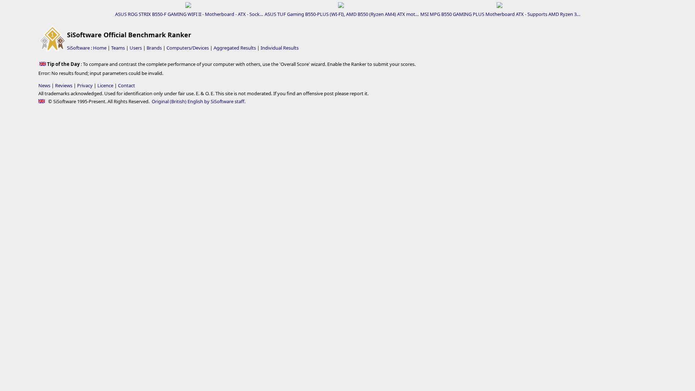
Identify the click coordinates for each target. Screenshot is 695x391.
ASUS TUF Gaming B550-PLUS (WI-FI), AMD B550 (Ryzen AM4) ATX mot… (342, 14)
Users (136, 48)
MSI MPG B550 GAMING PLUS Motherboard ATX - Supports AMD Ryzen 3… (500, 14)
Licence (105, 85)
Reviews (63, 85)
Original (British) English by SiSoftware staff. (198, 101)
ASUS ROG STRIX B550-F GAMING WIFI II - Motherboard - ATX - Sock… (189, 14)
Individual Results (280, 48)
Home (99, 48)
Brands (154, 48)
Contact (126, 85)
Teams (118, 48)
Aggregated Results (235, 48)
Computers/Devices (188, 48)
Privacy (85, 85)
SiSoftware (78, 48)
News (44, 85)
